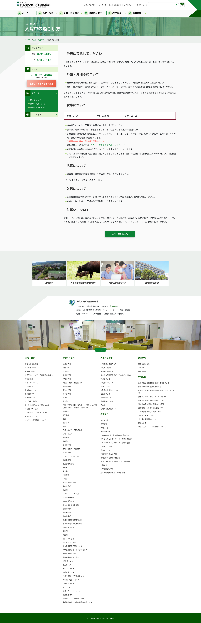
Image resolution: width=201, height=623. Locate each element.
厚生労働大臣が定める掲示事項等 (112, 472)
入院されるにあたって (108, 364)
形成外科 (66, 411)
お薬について (30, 394)
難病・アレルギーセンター (72, 591)
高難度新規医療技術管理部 (72, 520)
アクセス (35, 93)
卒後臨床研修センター (71, 557)
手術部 (65, 471)
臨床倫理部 (67, 516)
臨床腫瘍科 (67, 460)
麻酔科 (65, 441)
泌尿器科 (66, 422)
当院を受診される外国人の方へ (36, 412)
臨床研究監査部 (68, 538)
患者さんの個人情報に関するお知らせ (152, 396)
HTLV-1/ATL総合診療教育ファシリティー (115, 461)
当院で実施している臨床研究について (152, 426)
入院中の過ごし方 (107, 382)
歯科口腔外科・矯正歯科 (72, 449)
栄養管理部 (67, 508)
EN (182, 6)
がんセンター (67, 565)
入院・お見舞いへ (120, 233)
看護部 (65, 535)
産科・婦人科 (67, 434)
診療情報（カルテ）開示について (150, 408)
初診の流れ (29, 379)
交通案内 (113, 306)
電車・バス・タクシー (39, 103)
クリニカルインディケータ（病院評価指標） (116, 439)
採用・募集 (142, 371)
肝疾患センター (68, 568)
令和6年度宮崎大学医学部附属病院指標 (114, 435)
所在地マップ (35, 100)
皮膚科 (65, 419)
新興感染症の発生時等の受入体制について (153, 383)
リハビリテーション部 (71, 493)
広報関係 (103, 465)
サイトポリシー (129, 5)
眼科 (64, 426)
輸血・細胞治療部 (69, 482)
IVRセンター (67, 587)
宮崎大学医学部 (89, 5)
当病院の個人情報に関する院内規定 (151, 404)
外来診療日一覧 (30, 367)
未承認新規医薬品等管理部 (72, 523)
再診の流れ (29, 386)
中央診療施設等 (68, 464)
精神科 (65, 397)
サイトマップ (101, 5)
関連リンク (141, 5)
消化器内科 (67, 394)
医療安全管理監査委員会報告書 (149, 386)
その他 (102, 405)
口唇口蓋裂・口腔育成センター (74, 576)
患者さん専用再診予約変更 (41, 83)
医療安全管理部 (68, 501)
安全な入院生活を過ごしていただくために (115, 375)
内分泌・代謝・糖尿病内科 (72, 382)
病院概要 (103, 424)
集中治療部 (67, 486)
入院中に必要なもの (107, 371)
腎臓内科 (66, 367)
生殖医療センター (69, 594)
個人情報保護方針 (115, 5)
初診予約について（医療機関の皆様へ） (39, 375)
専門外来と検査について (34, 401)
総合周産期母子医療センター (73, 546)
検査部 (65, 467)
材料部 (65, 478)
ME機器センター (69, 561)
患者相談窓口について (108, 397)
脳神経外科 (67, 445)
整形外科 (66, 415)
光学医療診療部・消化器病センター (76, 550)
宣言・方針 (104, 420)
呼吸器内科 (67, 379)
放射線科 (66, 437)
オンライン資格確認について (35, 420)
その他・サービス (31, 409)
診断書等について (31, 397)
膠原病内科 (67, 386)
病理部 (65, 490)
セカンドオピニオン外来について (37, 405)
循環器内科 (67, 364)
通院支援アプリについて (34, 416)
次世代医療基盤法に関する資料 (149, 411)
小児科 (65, 401)
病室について (105, 379)
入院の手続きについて (108, 367)
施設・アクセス (106, 450)
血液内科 (66, 371)
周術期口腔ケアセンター (72, 580)
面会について (105, 394)
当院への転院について (108, 409)
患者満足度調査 (106, 446)
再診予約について (31, 382)
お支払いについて (31, 390)
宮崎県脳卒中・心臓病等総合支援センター (78, 602)
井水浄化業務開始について (148, 419)
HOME (28, 40)
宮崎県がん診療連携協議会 (110, 457)
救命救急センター (69, 542)
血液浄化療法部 (68, 497)
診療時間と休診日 (31, 364)
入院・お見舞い (38, 40)
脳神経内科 (67, 375)
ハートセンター (68, 583)
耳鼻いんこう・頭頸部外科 (72, 430)
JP (182, 4)
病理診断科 (67, 452)
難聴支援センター (69, 572)
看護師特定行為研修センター (73, 598)
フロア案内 (37, 114)
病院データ (104, 428)
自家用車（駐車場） (38, 107)
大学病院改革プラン (107, 469)
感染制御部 (67, 512)
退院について (105, 386)
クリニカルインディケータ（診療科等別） (115, 442)
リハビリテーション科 (71, 456)
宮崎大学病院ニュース (146, 415)
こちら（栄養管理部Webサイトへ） (106, 144)
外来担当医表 (30, 371)
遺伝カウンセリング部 (71, 505)
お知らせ (141, 367)
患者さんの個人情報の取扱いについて (152, 400)
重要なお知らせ (144, 364)
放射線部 (66, 475)
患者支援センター (69, 553)
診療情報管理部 (68, 527)
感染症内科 (67, 390)
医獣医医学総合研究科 (108, 454)
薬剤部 (65, 531)
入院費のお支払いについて (110, 390)
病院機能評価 (105, 431)
